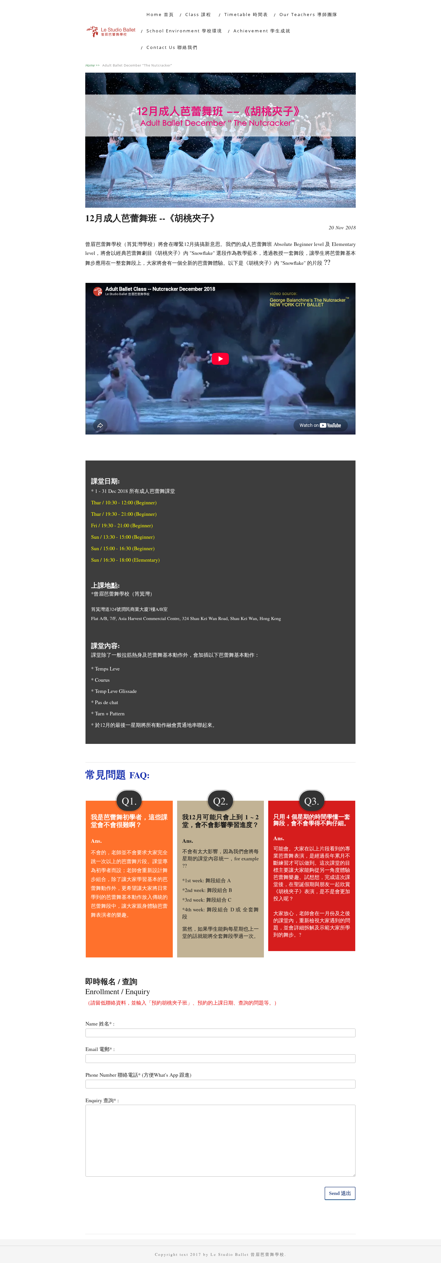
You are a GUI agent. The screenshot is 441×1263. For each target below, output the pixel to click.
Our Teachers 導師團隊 (308, 14)
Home (92, 65)
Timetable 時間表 (246, 14)
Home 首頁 (160, 14)
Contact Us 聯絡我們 (172, 47)
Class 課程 (199, 14)
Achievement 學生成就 (262, 31)
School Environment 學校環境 (184, 31)
